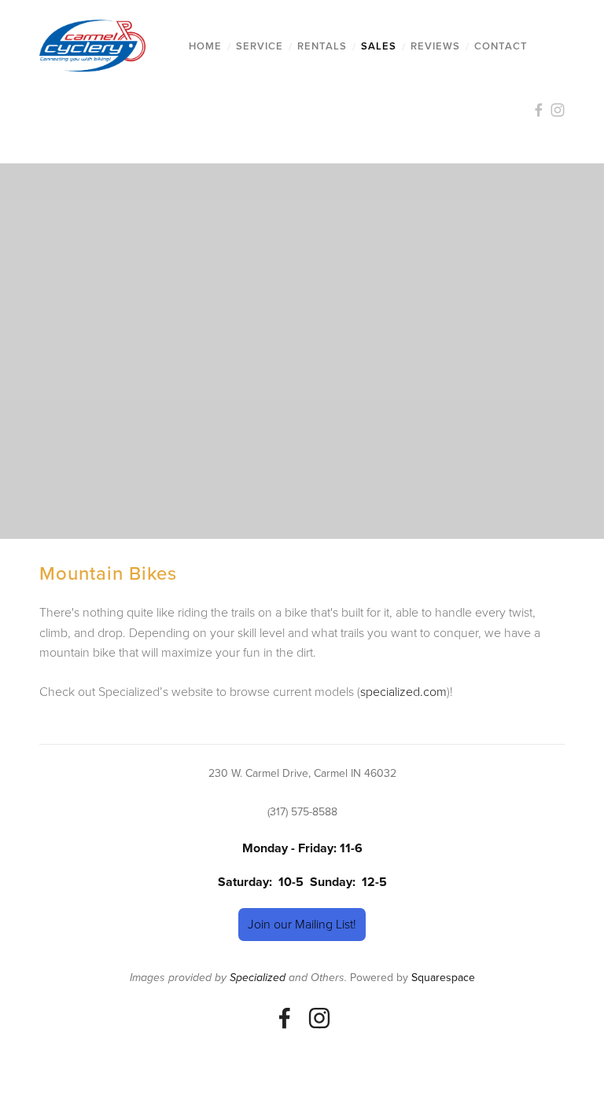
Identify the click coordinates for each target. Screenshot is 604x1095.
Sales (378, 45)
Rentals (322, 45)
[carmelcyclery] (319, 1018)
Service (259, 45)
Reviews (435, 45)
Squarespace (443, 977)
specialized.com (403, 691)
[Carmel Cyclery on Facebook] (285, 1018)
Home (205, 45)
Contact (501, 45)
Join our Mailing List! (302, 923)
